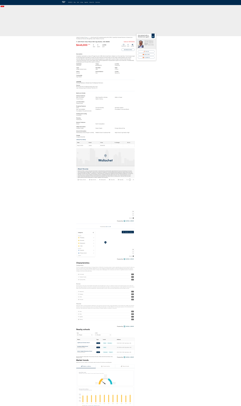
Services (97, 2)
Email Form (147, 54)
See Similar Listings (128, 49)
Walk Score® (108, 226)
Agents (86, 2)
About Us (91, 2)
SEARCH (70, 2)
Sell (78, 2)
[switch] (123, 46)
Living (81, 2)
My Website (147, 57)
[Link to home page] (63, 2)
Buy (75, 2)
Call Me (147, 51)
